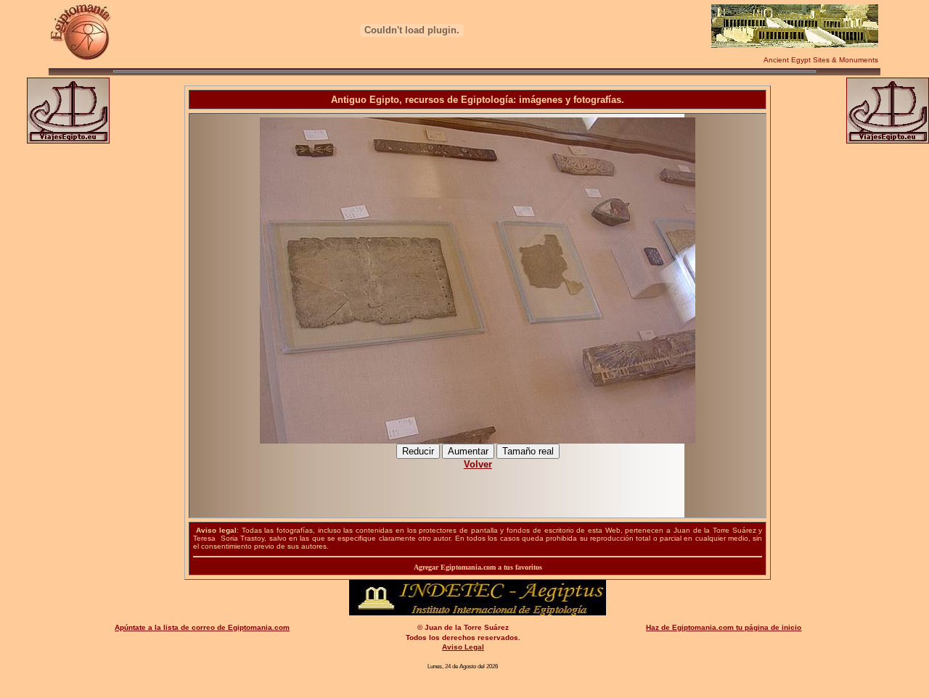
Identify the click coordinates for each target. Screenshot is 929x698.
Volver (478, 464)
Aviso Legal (463, 647)
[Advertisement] (478, 486)
